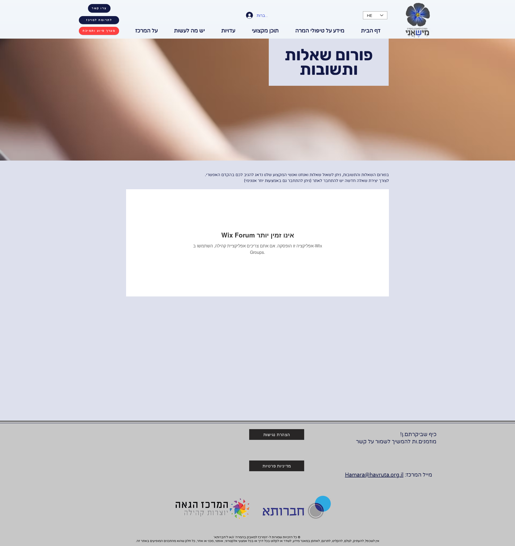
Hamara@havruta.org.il (374, 475)
